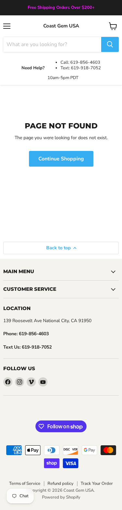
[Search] (110, 44)
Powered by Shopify (61, 497)
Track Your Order (97, 483)
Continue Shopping (61, 158)
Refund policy (60, 483)
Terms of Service (24, 483)
